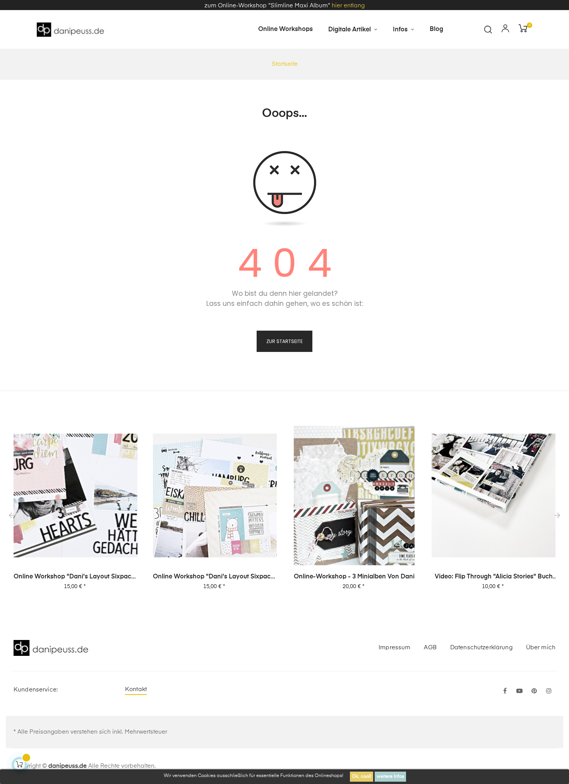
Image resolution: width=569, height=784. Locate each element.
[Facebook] (505, 691)
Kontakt (136, 689)
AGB (430, 647)
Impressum (394, 647)
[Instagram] (549, 691)
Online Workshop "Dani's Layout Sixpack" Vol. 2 (75, 577)
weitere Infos (390, 776)
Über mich (540, 647)
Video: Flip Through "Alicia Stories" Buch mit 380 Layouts (494, 577)
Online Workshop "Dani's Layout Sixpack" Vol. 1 (215, 577)
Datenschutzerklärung (481, 647)
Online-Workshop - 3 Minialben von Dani (354, 577)
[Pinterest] (534, 691)
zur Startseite (284, 341)
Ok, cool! (361, 776)
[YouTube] (519, 691)
